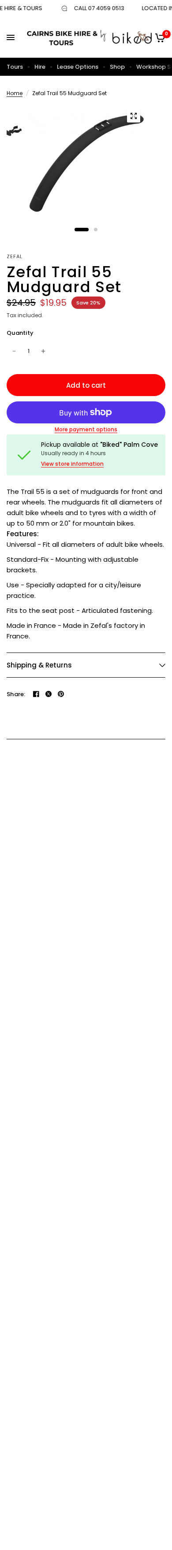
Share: (16, 694)
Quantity (20, 333)
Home (14, 93)
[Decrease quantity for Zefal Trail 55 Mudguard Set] (14, 351)
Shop (117, 67)
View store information (72, 464)
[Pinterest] (61, 694)
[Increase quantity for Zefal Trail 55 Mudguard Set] (43, 351)
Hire (39, 67)
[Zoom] (133, 115)
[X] (48, 694)
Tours (15, 67)
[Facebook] (36, 694)
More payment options (86, 429)
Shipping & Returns (39, 665)
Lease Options (77, 67)
